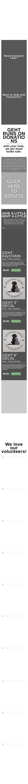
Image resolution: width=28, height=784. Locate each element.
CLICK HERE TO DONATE (14, 188)
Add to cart (16, 270)
